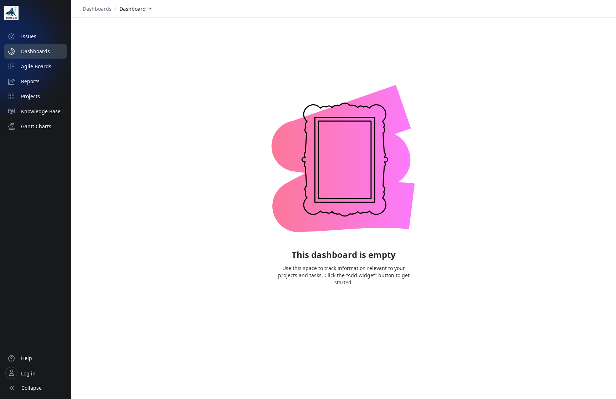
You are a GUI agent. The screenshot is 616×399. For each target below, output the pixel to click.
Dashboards (97, 8)
